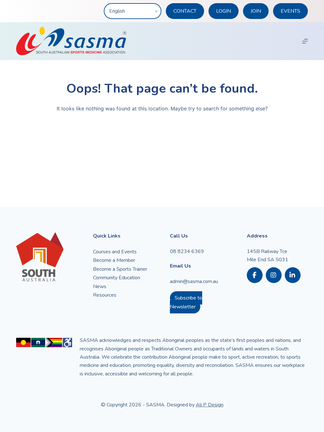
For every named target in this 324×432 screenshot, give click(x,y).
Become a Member (114, 260)
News (99, 286)
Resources (104, 295)
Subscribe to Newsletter (186, 302)
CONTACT (184, 11)
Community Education (116, 277)
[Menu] (305, 41)
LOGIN (223, 11)
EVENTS (290, 11)
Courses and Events (115, 251)
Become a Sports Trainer (120, 269)
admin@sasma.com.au (194, 281)
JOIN (256, 11)
